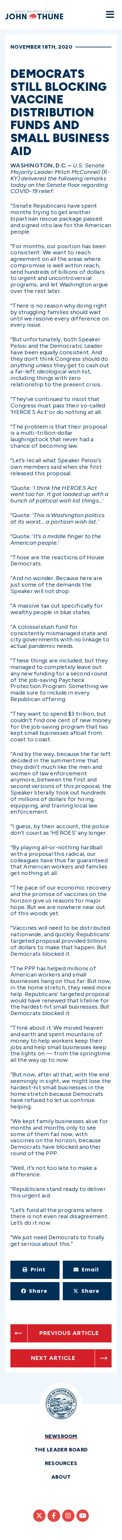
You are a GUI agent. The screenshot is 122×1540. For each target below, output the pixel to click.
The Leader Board (61, 1450)
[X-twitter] (39, 1516)
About (61, 1477)
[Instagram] (68, 1516)
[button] (35, 1270)
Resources (61, 1463)
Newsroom (61, 1436)
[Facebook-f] (53, 1516)
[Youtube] (82, 1516)
